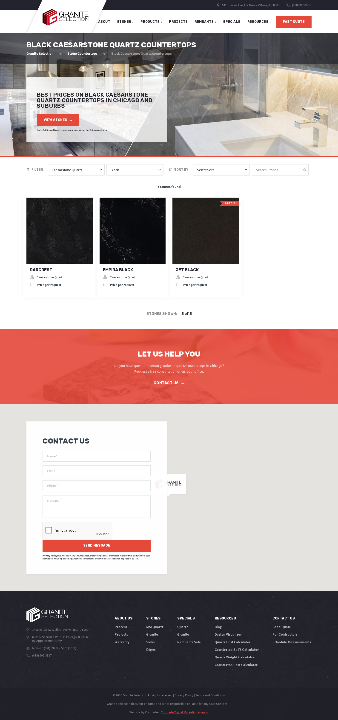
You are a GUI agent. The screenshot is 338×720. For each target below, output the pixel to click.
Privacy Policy (184, 695)
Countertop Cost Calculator (236, 664)
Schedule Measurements (291, 642)
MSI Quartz (154, 627)
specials (231, 22)
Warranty (122, 642)
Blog (218, 627)
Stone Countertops (82, 53)
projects (178, 22)
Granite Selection (40, 53)
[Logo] (47, 614)
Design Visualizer (228, 634)
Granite (152, 634)
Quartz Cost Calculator (233, 642)
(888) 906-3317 (302, 5)
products (151, 22)
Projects (121, 634)
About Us (123, 618)
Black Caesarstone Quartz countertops (141, 53)
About (104, 22)
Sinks (150, 642)
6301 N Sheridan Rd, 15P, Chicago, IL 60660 (60, 637)
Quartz (182, 627)
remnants (205, 22)
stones (125, 22)
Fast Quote (294, 22)
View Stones (58, 120)
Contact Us (169, 383)
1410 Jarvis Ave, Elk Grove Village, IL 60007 (250, 5)
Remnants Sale (189, 642)
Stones (153, 618)
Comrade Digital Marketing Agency (184, 712)
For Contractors (285, 634)
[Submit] (304, 170)
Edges (151, 649)
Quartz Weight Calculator (235, 657)
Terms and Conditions (210, 695)
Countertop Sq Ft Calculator (237, 649)
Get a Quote (281, 627)
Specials (186, 618)
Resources (259, 22)
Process (121, 627)
